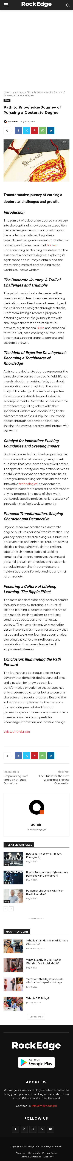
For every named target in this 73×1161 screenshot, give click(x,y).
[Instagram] (24, 1129)
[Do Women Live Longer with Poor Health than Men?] (13, 896)
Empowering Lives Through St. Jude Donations (16, 779)
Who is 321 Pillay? (37, 998)
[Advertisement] (36, 48)
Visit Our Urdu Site (17, 731)
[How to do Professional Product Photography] (13, 859)
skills (40, 328)
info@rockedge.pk (44, 1106)
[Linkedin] (50, 130)
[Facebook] (18, 130)
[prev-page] (6, 908)
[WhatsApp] (42, 130)
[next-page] (11, 908)
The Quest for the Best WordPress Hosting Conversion (54, 779)
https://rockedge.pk (36, 829)
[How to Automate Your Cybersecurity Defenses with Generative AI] (13, 877)
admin (14, 121)
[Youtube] (50, 1129)
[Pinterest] (34, 130)
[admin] (6, 121)
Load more (35, 1016)
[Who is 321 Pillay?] (13, 1004)
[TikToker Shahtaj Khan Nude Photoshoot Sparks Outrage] (13, 984)
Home (7, 92)
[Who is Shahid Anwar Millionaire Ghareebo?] (13, 946)
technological (28, 484)
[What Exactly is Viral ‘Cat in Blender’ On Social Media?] (13, 965)
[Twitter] (26, 130)
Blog (29, 92)
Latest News (18, 92)
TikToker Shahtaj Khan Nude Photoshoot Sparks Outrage (44, 981)
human (52, 245)
